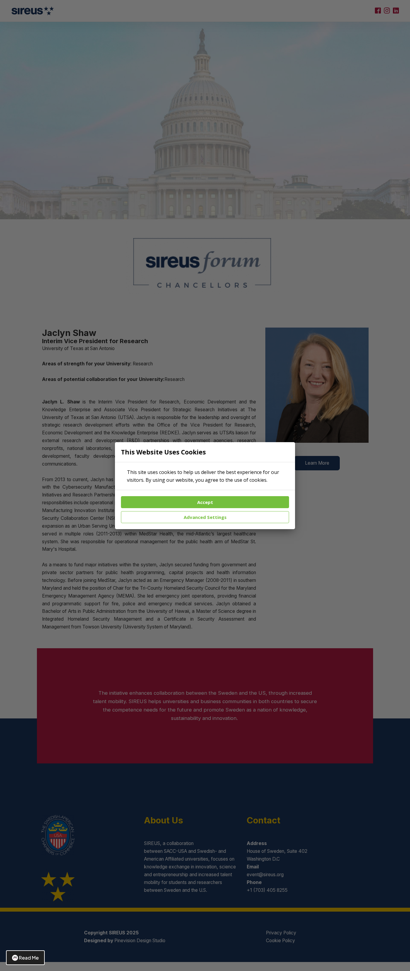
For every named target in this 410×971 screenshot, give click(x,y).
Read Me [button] (29, 958)
